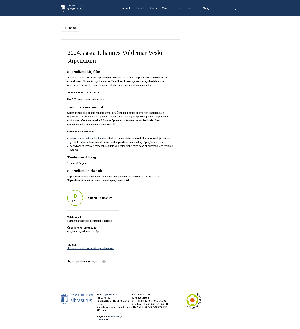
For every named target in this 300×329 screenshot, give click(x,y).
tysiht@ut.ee (110, 294)
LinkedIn (102, 319)
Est (180, 8)
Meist (165, 8)
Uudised (154, 8)
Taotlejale (126, 8)
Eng (189, 8)
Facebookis (114, 316)
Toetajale (140, 8)
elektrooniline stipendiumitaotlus (88, 138)
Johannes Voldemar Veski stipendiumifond (90, 248)
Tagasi (72, 28)
